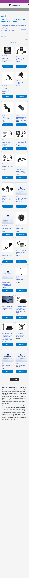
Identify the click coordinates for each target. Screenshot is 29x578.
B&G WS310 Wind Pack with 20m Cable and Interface (7, 166)
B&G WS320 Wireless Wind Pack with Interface (7, 142)
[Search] (25, 5)
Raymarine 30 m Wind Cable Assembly (20, 84)
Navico (4, 115)
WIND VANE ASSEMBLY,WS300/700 (7, 119)
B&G (2, 30)
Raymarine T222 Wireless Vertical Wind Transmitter (20, 279)
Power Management (15, 9)
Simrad (5, 30)
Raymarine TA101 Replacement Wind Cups (7, 200)
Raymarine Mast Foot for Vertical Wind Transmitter (21, 200)
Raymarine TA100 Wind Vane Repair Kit (7, 256)
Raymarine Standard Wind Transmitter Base (21, 228)
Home (2, 9)
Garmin (12, 30)
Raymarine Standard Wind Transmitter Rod (7, 228)
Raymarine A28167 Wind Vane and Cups (7, 307)
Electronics (7, 9)
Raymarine (23, 28)
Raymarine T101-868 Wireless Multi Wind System (21, 252)
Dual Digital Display (20, 365)
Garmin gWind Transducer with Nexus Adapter (20, 335)
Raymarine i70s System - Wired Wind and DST (21, 60)
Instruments (12, 12)
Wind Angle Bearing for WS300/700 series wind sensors (21, 119)
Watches (22, 9)
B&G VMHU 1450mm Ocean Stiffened (7, 366)
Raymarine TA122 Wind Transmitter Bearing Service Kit (20, 171)
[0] (27, 5)
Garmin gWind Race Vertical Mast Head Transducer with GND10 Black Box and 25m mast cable (7, 336)
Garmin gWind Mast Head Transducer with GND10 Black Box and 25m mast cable (21, 309)
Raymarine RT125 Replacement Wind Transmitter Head (7, 284)
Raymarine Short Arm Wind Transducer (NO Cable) (6, 89)
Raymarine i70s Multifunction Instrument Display (7, 58)
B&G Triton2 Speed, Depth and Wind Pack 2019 (21, 142)
